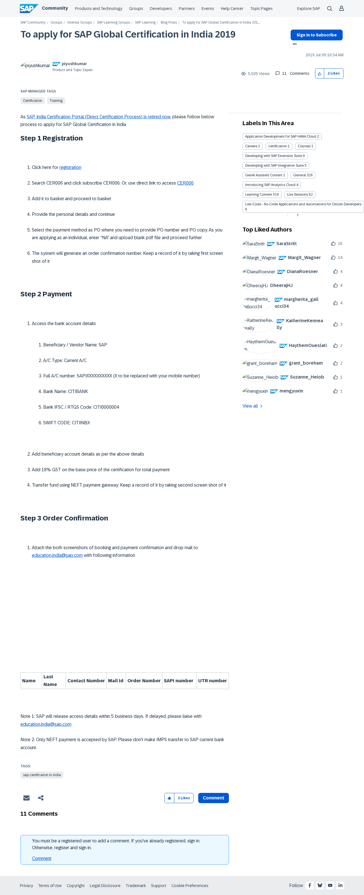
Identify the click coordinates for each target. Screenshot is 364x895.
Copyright (76, 885)
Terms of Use (50, 885)
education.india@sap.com (57, 555)
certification (277, 146)
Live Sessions (297, 195)
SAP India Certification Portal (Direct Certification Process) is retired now (98, 116)
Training (56, 101)
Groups (136, 8)
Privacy (26, 885)
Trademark (136, 885)
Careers (251, 146)
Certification (32, 101)
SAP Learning (145, 22)
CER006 (185, 183)
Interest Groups (79, 22)
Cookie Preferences (189, 885)
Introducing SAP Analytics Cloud (270, 185)
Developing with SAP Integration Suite (274, 166)
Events (208, 8)
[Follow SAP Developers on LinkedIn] (340, 885)
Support (158, 885)
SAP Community (33, 22)
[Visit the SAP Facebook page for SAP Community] (309, 885)
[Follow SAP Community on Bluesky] (320, 885)
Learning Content (258, 195)
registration (70, 167)
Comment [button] (213, 797)
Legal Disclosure (105, 885)
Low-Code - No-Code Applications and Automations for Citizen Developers (303, 204)
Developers (161, 8)
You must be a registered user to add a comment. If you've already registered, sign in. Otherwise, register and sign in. (116, 844)
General (299, 175)
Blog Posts (169, 22)
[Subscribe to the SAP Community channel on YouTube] (330, 885)
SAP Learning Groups (113, 22)
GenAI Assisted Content (263, 175)
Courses (304, 146)
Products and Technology (98, 8)
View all (250, 406)
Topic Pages (261, 8)
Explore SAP (308, 8)
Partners (187, 8)
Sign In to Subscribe (317, 35)
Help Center (232, 8)
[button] (319, 73)
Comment (41, 858)
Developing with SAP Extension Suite (273, 156)
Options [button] (294, 44)
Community (55, 8)
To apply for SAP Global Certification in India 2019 (127, 34)
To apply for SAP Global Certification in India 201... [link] (221, 22)
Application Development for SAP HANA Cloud (280, 137)
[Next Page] (297, 215)
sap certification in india (42, 775)
